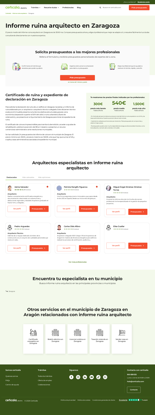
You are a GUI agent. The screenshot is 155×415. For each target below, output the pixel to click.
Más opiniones (44, 177)
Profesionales (68, 8)
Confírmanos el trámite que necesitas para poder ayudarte (32, 67)
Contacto (134, 390)
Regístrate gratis (144, 2)
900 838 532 (132, 375)
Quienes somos (11, 376)
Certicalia (8, 13)
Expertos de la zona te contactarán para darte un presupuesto (81, 67)
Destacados (12, 177)
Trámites (34, 8)
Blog (79, 8)
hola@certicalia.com (135, 381)
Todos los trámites (45, 376)
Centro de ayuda (12, 385)
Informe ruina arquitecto (19, 13)
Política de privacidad (68, 400)
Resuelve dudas (50, 8)
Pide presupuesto (139, 8)
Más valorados (28, 177)
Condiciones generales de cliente (103, 400)
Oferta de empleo (45, 380)
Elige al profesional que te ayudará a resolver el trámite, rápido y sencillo (130, 67)
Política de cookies (84, 400)
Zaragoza (12, 291)
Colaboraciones (44, 385)
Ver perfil (17, 209)
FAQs (7, 380)
